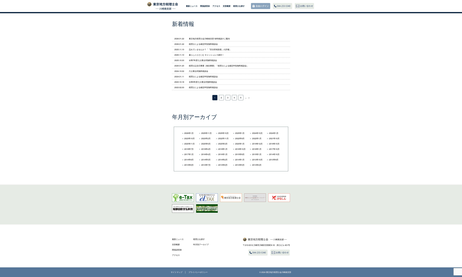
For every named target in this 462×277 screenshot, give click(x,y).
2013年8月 (189, 164)
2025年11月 (206, 133)
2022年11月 (223, 138)
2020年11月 (189, 143)
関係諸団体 (205, 6)
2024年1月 (273, 133)
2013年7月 (206, 164)
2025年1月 (239, 133)
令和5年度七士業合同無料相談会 (203, 82)
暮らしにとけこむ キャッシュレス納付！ (206, 54)
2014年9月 (189, 159)
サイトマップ (176, 272)
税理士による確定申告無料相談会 (203, 44)
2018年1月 (256, 149)
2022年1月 (256, 138)
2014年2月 (223, 159)
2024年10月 (257, 133)
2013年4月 (256, 164)
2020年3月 (223, 143)
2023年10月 (189, 138)
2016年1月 (223, 154)
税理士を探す (239, 6)
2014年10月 (274, 154)
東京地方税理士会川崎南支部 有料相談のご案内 (209, 38)
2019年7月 (189, 149)
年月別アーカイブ (201, 244)
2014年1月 (239, 159)
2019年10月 (274, 143)
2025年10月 (223, 133)
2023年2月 (206, 138)
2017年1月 (189, 154)
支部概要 (227, 6)
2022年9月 (239, 138)
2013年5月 (239, 164)
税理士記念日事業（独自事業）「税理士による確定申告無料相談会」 (219, 65)
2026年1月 (189, 133)
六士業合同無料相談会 (198, 71)
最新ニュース (192, 6)
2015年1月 (256, 154)
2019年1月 (223, 149)
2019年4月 (206, 149)
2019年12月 (257, 143)
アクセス (216, 6)
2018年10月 (240, 149)
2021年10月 (274, 138)
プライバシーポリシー (198, 272)
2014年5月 (206, 159)
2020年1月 (239, 143)
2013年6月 (223, 164)
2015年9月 (239, 154)
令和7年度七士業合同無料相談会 (203, 60)
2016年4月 (206, 154)
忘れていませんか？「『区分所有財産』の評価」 (210, 49)
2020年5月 (206, 143)
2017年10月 (274, 149)
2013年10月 (257, 159)
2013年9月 (273, 159)
